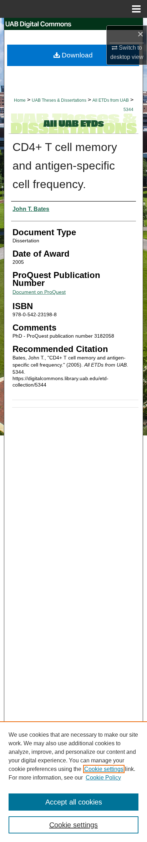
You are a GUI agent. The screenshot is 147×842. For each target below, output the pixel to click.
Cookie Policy (103, 778)
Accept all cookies (73, 802)
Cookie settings (103, 769)
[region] (73, 781)
